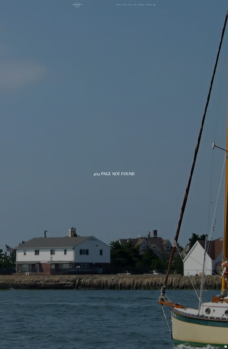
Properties (118, 4)
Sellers (135, 4)
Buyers (130, 4)
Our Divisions (149, 4)
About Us (125, 4)
